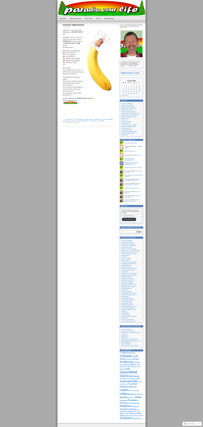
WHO (139, 413)
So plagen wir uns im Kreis (129, 285)
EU (125, 364)
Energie (124, 311)
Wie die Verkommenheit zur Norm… (132, 180)
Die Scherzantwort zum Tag (129, 306)
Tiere (139, 411)
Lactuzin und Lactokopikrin (129, 125)
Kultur (104, 119)
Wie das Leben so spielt (128, 286)
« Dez (122, 95)
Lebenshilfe (109, 119)
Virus (131, 413)
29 (131, 93)
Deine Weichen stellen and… (132, 200)
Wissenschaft (139, 416)
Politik (130, 403)
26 (123, 93)
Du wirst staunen (126, 128)
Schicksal (135, 406)
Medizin (124, 397)
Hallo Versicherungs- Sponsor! (130, 115)
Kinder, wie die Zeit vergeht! (129, 131)
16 (134, 89)
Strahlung (129, 411)
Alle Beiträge (109, 18)
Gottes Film (125, 134)
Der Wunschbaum (126, 288)
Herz (128, 378)
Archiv (98, 18)
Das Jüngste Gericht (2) (128, 299)
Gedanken (133, 366)
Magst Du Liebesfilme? (128, 283)
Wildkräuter (124, 416)
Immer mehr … (126, 318)
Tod (121, 413)
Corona (125, 356)
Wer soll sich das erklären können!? (131, 332)
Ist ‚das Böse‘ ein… (135, 188)
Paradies (133, 400)
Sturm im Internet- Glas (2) (129, 116)
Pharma (124, 403)
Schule (123, 409)
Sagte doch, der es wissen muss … (131, 113)
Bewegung (131, 353)
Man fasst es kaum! (127, 130)
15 (131, 89)
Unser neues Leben (127, 110)
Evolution (131, 364)
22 (131, 91)
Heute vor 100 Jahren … (128, 319)
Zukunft (136, 418)
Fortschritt (123, 367)
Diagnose (129, 359)
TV (124, 413)
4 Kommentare (70, 119)
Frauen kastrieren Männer (129, 321)
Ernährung (126, 361)
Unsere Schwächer (127, 291)
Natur (138, 397)
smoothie (123, 411)
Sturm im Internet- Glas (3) (129, 111)
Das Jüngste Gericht (127, 303)
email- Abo (124, 206)
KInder (133, 381)
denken (123, 359)
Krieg (129, 387)
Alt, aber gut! (125, 313)
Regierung (135, 403)
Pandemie (123, 400)
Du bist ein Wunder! (127, 103)
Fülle (128, 366)
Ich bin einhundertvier (128, 105)
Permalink (101, 120)
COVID (134, 356)
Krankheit (133, 384)
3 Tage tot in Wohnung (128, 331)
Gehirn (122, 369)
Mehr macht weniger (127, 281)
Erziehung (136, 362)
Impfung (124, 381)
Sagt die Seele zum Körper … (130, 275)
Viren (127, 413)
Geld (127, 369)
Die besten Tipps (87, 119)
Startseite (62, 18)
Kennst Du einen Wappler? (129, 273)
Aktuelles (79, 119)
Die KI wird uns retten (136, 167)
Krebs (123, 386)
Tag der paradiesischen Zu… (130, 159)
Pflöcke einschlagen (127, 298)
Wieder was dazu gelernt (128, 107)
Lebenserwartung (134, 390)
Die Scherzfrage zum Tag (128, 309)
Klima (139, 381)
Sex (138, 409)
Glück (78, 120)
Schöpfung (131, 409)
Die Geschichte (75, 18)
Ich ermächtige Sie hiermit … (129, 293)
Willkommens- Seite (130, 73)
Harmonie (123, 379)
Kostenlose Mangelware (128, 308)
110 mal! (124, 120)
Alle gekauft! (125, 336)
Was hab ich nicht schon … (129, 295)
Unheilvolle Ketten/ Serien (129, 126)
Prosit (93, 120)
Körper (134, 387)
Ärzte (140, 418)
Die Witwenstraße (126, 276)
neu (90, 120)
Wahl (135, 413)
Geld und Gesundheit (128, 304)
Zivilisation (126, 418)
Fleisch (138, 364)
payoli (138, 24)
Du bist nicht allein (127, 301)
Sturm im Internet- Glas (128, 133)
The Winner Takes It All (128, 280)
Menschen (132, 397)
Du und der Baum (126, 121)
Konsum (122, 384)
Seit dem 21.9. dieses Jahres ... (130, 345)
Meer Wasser (133, 143)
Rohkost (125, 406)
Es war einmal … (126, 314)
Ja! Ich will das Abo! (129, 219)
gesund (74, 120)
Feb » (126, 95)
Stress (135, 411)
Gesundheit (96, 119)
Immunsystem (135, 379)
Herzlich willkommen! (73, 25)
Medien (131, 394)
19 (123, 91)
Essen (122, 365)
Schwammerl (125, 296)
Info (101, 119)
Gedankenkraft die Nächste (129, 316)
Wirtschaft (131, 415)
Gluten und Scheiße (127, 278)
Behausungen (126, 118)
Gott (130, 376)
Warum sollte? (125, 123)
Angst (124, 352)
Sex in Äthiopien (126, 343)
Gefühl (139, 366)
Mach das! (133, 151)
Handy (136, 376)
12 (123, 89)
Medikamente (138, 394)
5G (120, 353)
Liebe (123, 394)
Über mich (88, 18)
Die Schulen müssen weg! (129, 108)
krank (127, 384)
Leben (124, 390)
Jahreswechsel (85, 120)
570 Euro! (124, 290)
